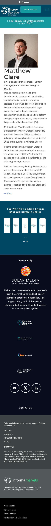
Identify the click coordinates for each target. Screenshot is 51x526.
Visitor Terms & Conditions (15, 518)
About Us (8, 434)
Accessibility (9, 506)
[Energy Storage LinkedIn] (36, 388)
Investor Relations (13, 438)
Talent (7, 442)
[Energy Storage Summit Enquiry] (14, 388)
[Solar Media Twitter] (25, 388)
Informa (8, 431)
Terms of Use (10, 514)
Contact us (25, 408)
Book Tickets (30, 9)
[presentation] (24, 237)
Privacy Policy (10, 510)
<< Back (8, 193)
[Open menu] (46, 9)
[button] (24, 241)
